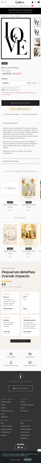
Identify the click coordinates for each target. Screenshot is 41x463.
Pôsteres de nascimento (7, 411)
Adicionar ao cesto (21, 103)
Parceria (22, 408)
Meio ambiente (24, 411)
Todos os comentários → (20, 341)
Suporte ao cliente (25, 426)
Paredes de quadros (6, 402)
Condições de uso (5, 432)
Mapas (2, 414)
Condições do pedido (6, 429)
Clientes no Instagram (6, 426)
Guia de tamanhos (11, 89)
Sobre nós (23, 402)
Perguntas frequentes (25, 429)
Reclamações (23, 438)
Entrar (22, 423)
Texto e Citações (6, 71)
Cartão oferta (22, 388)
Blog (2, 423)
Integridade (4, 435)
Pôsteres (3, 405)
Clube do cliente (24, 432)
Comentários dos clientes (26, 405)
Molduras (3, 408)
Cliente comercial (24, 435)
